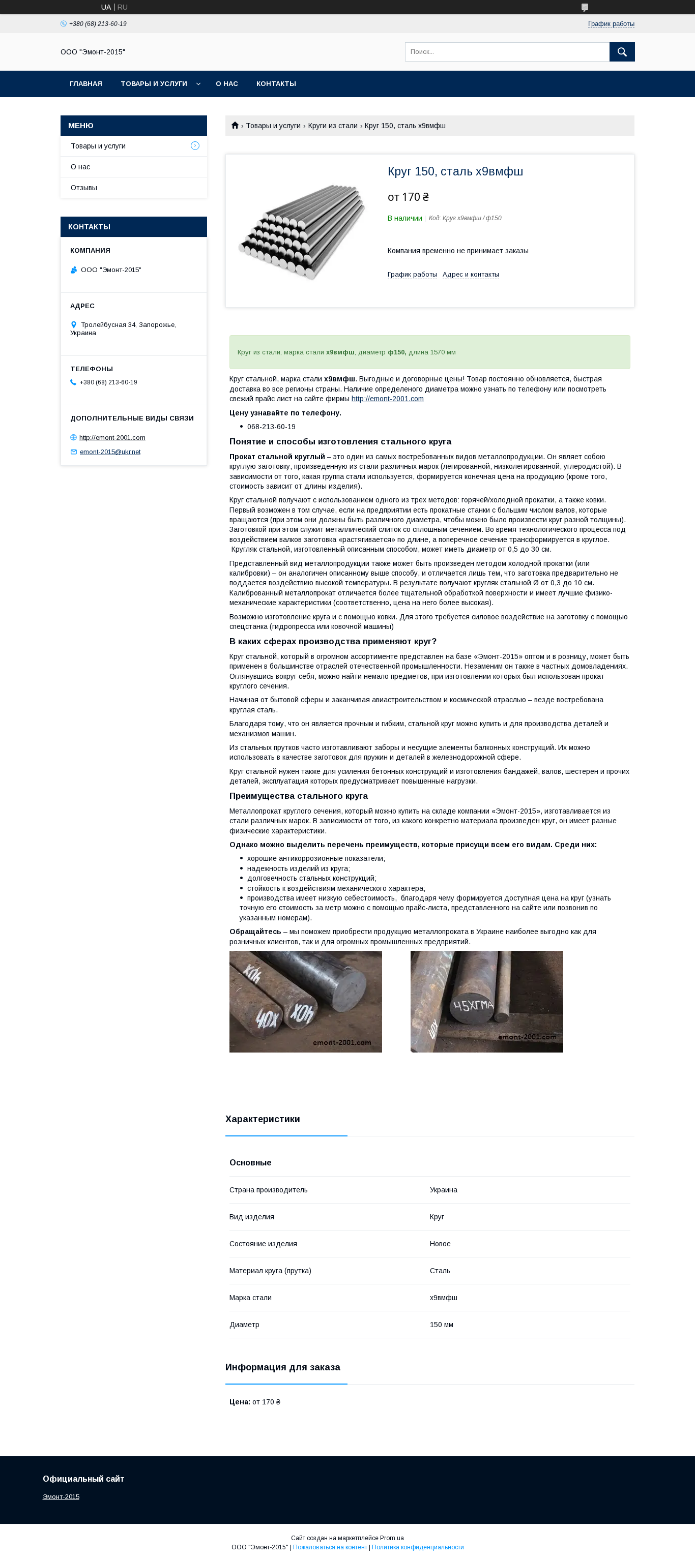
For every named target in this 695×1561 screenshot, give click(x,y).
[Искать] (622, 52)
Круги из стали (333, 126)
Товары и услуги (154, 83)
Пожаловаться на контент (330, 1547)
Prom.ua (392, 1538)
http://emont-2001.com (388, 399)
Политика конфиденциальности (418, 1547)
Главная (86, 83)
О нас (227, 83)
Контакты (276, 83)
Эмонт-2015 (61, 1496)
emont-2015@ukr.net (110, 452)
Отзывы (84, 188)
